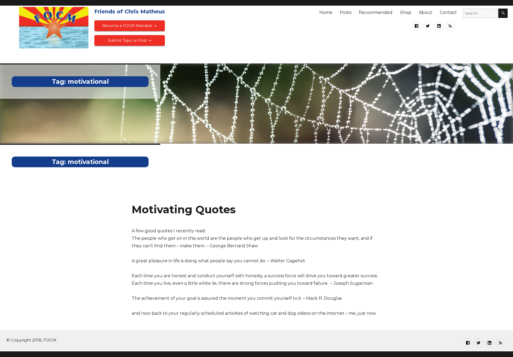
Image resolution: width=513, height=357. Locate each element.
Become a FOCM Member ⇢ (129, 25)
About (425, 12)
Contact (448, 12)
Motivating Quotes (184, 209)
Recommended (375, 12)
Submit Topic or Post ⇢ (129, 40)
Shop (405, 12)
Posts (345, 12)
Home (325, 12)
